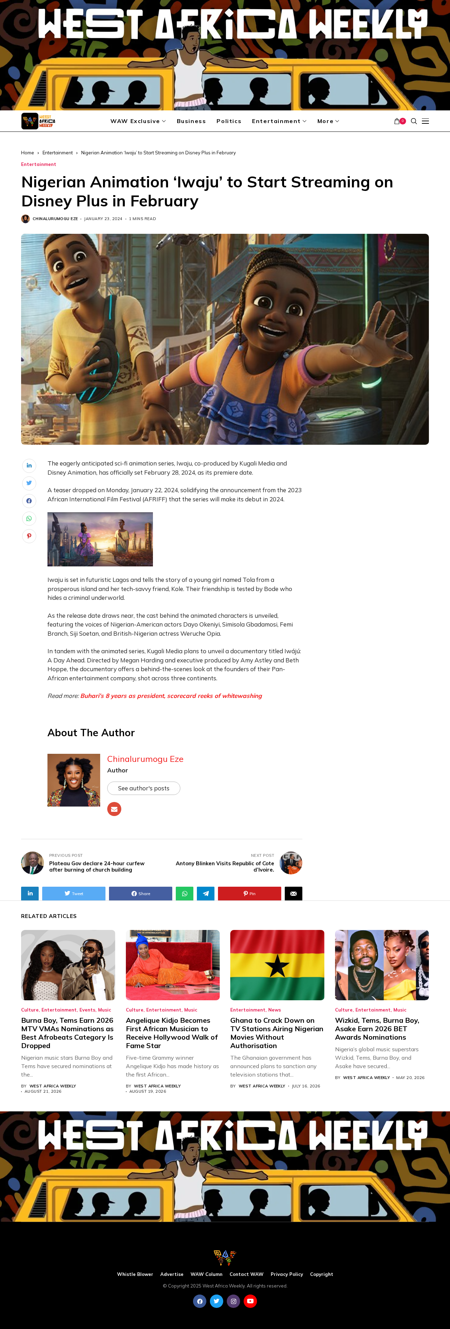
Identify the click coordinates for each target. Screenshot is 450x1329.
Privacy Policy (287, 1274)
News (274, 1010)
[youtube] (250, 1301)
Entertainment (58, 152)
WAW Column (207, 1274)
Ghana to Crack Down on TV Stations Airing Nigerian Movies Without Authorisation (276, 1033)
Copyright (321, 1274)
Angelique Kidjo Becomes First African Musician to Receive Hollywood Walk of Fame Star (172, 1033)
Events (87, 1010)
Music (104, 1010)
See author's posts (143, 788)
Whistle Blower (135, 1274)
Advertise (172, 1274)
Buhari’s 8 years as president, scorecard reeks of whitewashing (171, 695)
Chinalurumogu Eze (55, 219)
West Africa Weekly (53, 1086)
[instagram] (233, 1301)
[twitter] (216, 1301)
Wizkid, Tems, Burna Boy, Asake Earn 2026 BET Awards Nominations (377, 1028)
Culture (30, 1010)
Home (27, 152)
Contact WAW (247, 1274)
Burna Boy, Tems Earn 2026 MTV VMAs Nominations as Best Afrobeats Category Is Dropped (67, 1033)
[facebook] (199, 1301)
